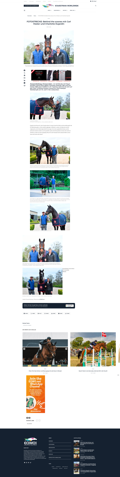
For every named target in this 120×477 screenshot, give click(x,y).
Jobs (53, 466)
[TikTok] (95, 1)
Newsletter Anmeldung (58, 1)
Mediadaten (38, 1)
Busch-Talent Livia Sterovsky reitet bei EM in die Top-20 (93, 371)
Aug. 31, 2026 (82, 446)
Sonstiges (55, 468)
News (49, 10)
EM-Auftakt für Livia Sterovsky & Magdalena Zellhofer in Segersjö (88, 464)
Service (65, 10)
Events (44, 1)
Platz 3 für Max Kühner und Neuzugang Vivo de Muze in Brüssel (45, 371)
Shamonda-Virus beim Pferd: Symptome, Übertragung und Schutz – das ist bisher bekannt (87, 457)
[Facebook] (90, 1)
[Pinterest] (94, 1)
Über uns (72, 10)
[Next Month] (39, 420)
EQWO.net (41, 299)
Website (64, 271)
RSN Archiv (65, 466)
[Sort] (29, 418)
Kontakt (49, 1)
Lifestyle (58, 466)
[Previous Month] (37, 420)
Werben (25, 1)
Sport (49, 18)
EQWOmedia (57, 10)
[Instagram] (92, 1)
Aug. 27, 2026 (82, 466)
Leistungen (31, 1)
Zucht (66, 468)
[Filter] (27, 418)
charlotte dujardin (27, 325)
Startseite (29, 15)
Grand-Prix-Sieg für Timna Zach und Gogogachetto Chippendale (88, 471)
